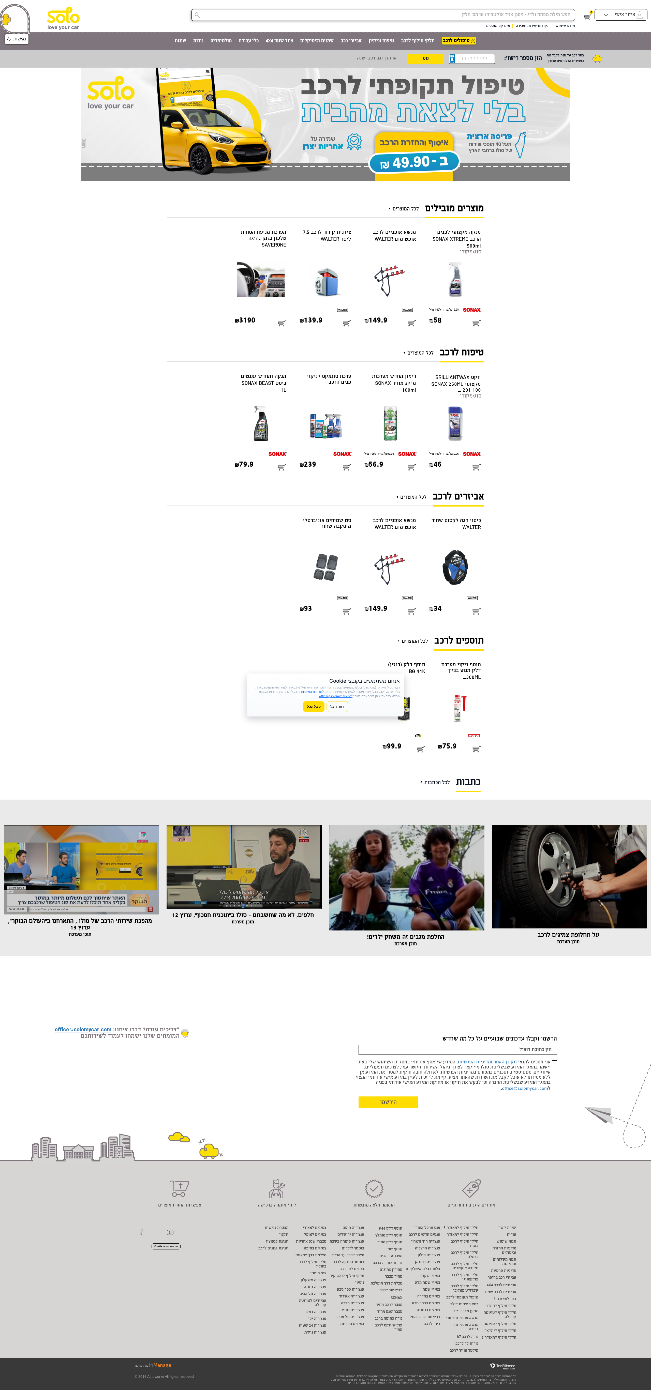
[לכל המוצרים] (391, 206)
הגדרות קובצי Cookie (166, 1246)
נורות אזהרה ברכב (387, 1263)
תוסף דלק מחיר (389, 1242)
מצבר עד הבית (390, 1256)
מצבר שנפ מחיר (389, 1312)
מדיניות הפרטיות (474, 1062)
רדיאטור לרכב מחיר (424, 1317)
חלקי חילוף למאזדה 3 (498, 1338)
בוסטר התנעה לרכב (348, 1262)
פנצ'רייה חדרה (352, 1303)
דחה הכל (337, 706)
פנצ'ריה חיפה (353, 1228)
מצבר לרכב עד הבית (348, 1255)
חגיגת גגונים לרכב (273, 1248)
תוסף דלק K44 (390, 1229)
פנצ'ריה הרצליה (427, 1248)
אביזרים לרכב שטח (500, 1292)
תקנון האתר (505, 1062)
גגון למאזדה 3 (505, 1299)
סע (426, 59)
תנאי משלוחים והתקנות (504, 1262)
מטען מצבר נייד (465, 1311)
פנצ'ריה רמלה (315, 1312)
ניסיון (359, 1283)
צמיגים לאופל (315, 1235)
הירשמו (388, 1102)
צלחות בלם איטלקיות (423, 1269)
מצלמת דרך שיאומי (310, 1255)
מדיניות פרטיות (503, 1271)
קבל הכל (314, 706)
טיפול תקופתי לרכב (462, 1297)
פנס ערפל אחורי (427, 1228)
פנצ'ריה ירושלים (350, 1235)
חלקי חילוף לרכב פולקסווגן (464, 1277)
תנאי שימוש (506, 1242)
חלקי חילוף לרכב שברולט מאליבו (464, 1288)
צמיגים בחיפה (315, 1248)
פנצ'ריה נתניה (315, 1287)
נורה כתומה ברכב (388, 1319)
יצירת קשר (507, 1228)
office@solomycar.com (525, 1088)
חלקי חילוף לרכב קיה (347, 1276)
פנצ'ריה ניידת (315, 1333)
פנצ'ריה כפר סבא (350, 1290)
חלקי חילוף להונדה (500, 1306)
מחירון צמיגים (391, 1270)
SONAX (396, 1298)
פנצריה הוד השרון (425, 1242)
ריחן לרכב (432, 1324)
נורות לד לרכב (466, 1344)
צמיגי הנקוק (430, 1276)
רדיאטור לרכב (391, 1290)
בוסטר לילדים (353, 1248)
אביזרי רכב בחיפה (501, 1278)
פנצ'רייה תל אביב (350, 1317)
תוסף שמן (394, 1249)
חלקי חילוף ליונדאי (500, 1331)
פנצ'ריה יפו (317, 1319)
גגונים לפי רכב (352, 1269)
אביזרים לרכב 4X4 (501, 1285)
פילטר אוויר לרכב (464, 1351)
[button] (16, 39)
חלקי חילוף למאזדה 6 (460, 1228)
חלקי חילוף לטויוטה (500, 1324)
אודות (511, 1235)
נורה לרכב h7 (467, 1337)
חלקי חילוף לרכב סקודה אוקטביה (464, 1266)
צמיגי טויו (318, 1273)
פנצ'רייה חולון (429, 1255)
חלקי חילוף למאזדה (462, 1235)
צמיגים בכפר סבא (426, 1303)
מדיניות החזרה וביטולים (504, 1250)
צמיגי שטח (431, 1290)
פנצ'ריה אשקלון (313, 1280)
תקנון (283, 1235)
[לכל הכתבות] (422, 780)
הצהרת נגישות (276, 1228)
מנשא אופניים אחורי (462, 1318)
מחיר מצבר (393, 1277)
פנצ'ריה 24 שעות (312, 1326)
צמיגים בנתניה (428, 1310)
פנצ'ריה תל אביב (313, 1294)
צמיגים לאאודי (314, 1228)
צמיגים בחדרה (428, 1296)
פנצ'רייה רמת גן (427, 1262)
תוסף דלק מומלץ (388, 1235)
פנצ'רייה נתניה (352, 1310)
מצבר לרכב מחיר (389, 1305)
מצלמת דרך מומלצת (386, 1283)
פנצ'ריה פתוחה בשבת (347, 1242)
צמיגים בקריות (352, 1324)
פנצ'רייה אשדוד (351, 1296)
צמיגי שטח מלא (427, 1283)
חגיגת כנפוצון (277, 1242)
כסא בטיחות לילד (464, 1304)
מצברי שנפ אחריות (311, 1242)
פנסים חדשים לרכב (424, 1235)
